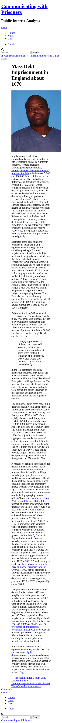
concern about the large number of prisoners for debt (29, 565)
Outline (11, 33)
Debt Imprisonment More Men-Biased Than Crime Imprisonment (30, 685)
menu (4, 27)
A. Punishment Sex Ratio (39, 55)
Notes (11, 35)
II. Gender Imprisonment (13, 55)
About (11, 44)
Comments (6, 689)
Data (10, 38)
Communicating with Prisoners (16, 720)
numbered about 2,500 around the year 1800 (30, 499)
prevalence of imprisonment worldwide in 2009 (25, 628)
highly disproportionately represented (26, 653)
